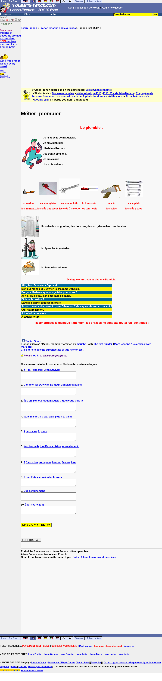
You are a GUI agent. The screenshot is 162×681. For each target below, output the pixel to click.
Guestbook (4, 76)
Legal (14, 666)
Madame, (48, 400)
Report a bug (5, 77)
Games (79, 638)
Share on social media (32, 670)
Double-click (41, 99)
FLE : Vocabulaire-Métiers (118, 93)
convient (44, 477)
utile (56, 400)
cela (52, 477)
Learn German (51, 654)
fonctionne (30, 446)
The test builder (102, 344)
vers (67, 462)
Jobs (89, 90)
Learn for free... (10, 638)
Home (2, 70)
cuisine (32, 431)
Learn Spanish (67, 654)
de (35, 416)
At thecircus (116, 96)
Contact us (129, 646)
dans (27, 416)
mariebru (82, 344)
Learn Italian (82, 654)
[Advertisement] (91, 57)
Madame (77, 384)
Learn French (29, 28)
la (27, 431)
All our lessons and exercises (98, 557)
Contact (3, 72)
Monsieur (66, 384)
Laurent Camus (38, 662)
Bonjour (55, 384)
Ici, (36, 384)
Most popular (85, 646)
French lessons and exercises (58, 28)
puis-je (79, 400)
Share (37, 341)
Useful (52, 14)
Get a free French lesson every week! (10, 63)
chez (35, 462)
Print (2, 74)
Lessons (5, 14)
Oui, (26, 491)
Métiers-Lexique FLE (88, 93)
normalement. (70, 446)
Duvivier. (44, 384)
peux (48, 462)
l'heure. (34, 504)
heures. (56, 462)
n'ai (63, 416)
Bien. (29, 462)
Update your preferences (40, 666)
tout (42, 446)
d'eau (45, 416)
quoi (65, 400)
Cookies (22, 666)
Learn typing (124, 654)
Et (39, 431)
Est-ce (35, 477)
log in (36, 355)
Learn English (35, 654)
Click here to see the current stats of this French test (52, 349)
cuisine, (57, 446)
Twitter (29, 341)
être (26, 400)
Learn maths (110, 654)
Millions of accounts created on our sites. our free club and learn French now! (10, 39)
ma (32, 416)
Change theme (102, 90)
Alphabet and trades (95, 96)
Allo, (28, 369)
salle (51, 416)
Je (39, 416)
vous (71, 400)
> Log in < (6, 23)
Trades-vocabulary (63, 93)
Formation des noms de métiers (62, 96)
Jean (47, 369)
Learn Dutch (96, 654)
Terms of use (82, 662)
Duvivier (55, 369)
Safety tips (96, 662)
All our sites (94, 638)
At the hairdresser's (137, 96)
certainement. (37, 491)
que (28, 477)
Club (27, 14)
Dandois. (29, 384)
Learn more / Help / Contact (61, 662)
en (30, 400)
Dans (48, 446)
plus (57, 416)
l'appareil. (37, 369)
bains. (69, 416)
